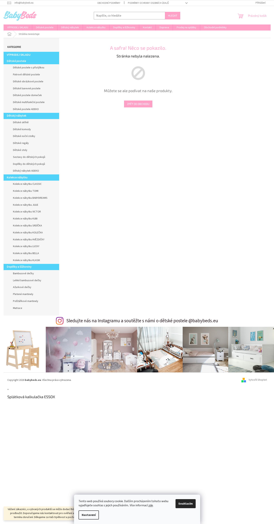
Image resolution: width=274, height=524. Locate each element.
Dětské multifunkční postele (29, 102)
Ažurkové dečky (22, 287)
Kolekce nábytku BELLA (26, 253)
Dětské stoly (20, 150)
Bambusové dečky (23, 273)
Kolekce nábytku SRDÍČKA (27, 226)
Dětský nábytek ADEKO (26, 171)
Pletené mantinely (23, 294)
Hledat (172, 15)
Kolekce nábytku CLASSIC (27, 184)
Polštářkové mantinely (25, 301)
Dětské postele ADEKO (26, 109)
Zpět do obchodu (138, 103)
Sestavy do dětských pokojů (29, 157)
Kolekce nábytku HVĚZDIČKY (28, 239)
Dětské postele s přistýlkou (28, 68)
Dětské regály (21, 143)
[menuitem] (18, 27)
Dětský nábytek (16, 116)
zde (150, 505)
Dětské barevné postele (26, 88)
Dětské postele (16, 61)
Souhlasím (185, 504)
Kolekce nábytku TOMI (25, 191)
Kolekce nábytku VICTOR (27, 212)
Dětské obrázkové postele (28, 81)
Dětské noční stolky (24, 136)
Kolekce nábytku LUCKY (26, 246)
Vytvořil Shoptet (258, 380)
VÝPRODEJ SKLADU (19, 55)
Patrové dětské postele (26, 74)
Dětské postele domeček (27, 95)
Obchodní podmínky (108, 3)
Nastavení (89, 515)
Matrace (17, 308)
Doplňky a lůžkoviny (19, 267)
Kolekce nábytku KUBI (25, 219)
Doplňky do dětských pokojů (29, 164)
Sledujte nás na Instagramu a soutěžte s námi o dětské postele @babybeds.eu (142, 320)
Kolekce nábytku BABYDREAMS (30, 198)
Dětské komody (22, 129)
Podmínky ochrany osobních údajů (148, 3)
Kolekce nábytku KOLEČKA (28, 233)
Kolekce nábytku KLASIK (26, 260)
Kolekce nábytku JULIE (25, 205)
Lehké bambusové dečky (27, 280)
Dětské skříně (21, 122)
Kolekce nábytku (17, 178)
